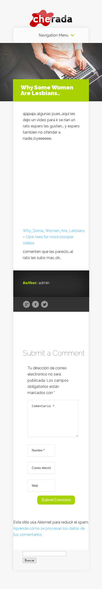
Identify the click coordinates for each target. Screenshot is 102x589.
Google (26, 304)
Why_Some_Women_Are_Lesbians (54, 230)
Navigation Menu (53, 35)
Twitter (44, 304)
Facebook (35, 304)
